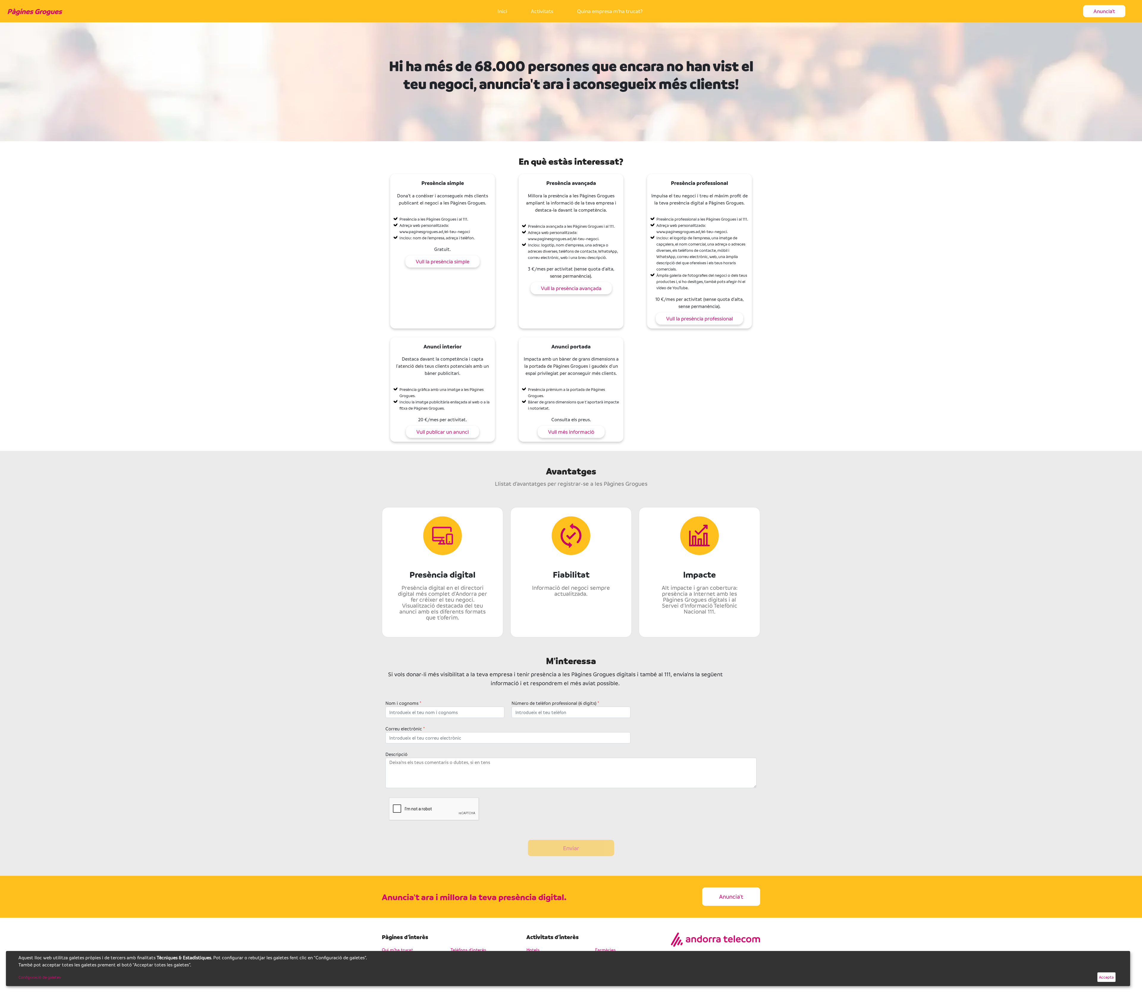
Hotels (532, 949)
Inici (502, 11)
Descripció (396, 754)
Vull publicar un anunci (442, 432)
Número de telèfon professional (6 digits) (555, 703)
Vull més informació (571, 432)
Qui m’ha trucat (397, 949)
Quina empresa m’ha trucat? (610, 11)
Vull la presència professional (699, 318)
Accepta (1106, 977)
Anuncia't (1104, 11)
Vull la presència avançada (571, 288)
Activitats (542, 11)
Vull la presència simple (442, 261)
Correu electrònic (405, 729)
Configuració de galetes (39, 977)
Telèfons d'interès (468, 949)
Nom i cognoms (403, 703)
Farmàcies (605, 949)
